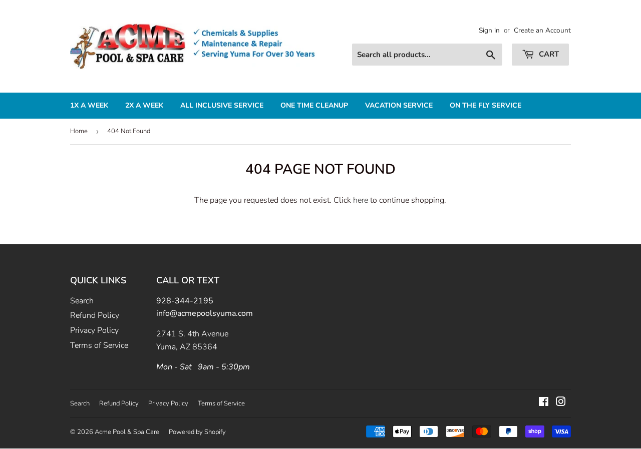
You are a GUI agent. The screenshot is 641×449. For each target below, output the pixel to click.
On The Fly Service (485, 105)
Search (82, 300)
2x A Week (144, 105)
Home (79, 131)
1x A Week (89, 105)
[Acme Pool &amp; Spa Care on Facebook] (543, 402)
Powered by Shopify (197, 431)
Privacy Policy (94, 330)
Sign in (489, 30)
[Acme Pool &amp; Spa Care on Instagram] (561, 402)
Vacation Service (399, 105)
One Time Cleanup (314, 105)
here (360, 200)
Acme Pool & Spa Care (127, 431)
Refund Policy (94, 315)
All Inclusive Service (221, 105)
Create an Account (542, 30)
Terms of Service (99, 345)
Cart (548, 54)
